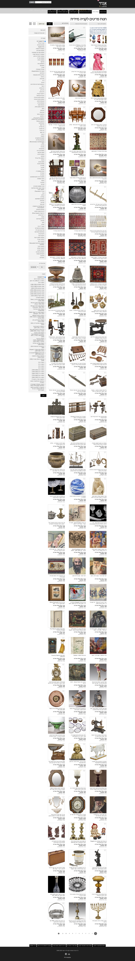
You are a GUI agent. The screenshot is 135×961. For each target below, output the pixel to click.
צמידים (42, 196)
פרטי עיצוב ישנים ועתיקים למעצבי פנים (37, 188)
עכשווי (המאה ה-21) (39, 278)
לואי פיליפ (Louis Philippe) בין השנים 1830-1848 (36, 353)
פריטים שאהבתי (52, 11)
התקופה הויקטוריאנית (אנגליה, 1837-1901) (38, 327)
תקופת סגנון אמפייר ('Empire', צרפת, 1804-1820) (36, 350)
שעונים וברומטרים (39, 228)
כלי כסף (42, 125)
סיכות (42, 160)
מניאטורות (41, 148)
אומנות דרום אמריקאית (38, 54)
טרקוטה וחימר (40, 114)
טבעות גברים (41, 103)
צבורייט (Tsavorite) (39, 191)
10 (66, 933)
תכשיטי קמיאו (40, 248)
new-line (69, 957)
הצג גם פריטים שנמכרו (39, 33)
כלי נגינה (42, 130)
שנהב (42, 224)
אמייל (42, 67)
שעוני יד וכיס (41, 226)
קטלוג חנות (95, 11)
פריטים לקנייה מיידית (81, 10)
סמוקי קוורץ (41, 161)
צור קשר (44, 10)
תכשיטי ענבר (41, 246)
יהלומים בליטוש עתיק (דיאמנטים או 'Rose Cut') (38, 118)
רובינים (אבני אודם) (39, 211)
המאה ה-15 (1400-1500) (38, 371)
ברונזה (42, 76)
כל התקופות (41, 277)
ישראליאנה (41, 123)
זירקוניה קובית (40, 93)
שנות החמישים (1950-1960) (37, 290)
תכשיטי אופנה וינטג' (39, 237)
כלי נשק (42, 132)
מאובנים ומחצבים (39, 138)
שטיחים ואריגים (40, 218)
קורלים (42, 202)
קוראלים (42, 200)
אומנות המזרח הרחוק (39, 56)
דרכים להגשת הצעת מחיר (59, 945)
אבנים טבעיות (40, 45)
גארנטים (42, 78)
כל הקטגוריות (40, 41)
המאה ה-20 (41, 282)
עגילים (42, 169)
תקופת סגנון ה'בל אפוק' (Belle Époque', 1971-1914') (36, 313)
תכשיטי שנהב (40, 250)
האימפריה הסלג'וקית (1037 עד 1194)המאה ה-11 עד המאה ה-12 (37, 389)
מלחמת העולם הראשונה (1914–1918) (38, 356)
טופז (43, 108)
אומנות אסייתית (40, 50)
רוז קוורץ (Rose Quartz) (38, 213)
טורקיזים (42, 112)
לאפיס (42, 136)
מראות (42, 156)
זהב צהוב (41, 91)
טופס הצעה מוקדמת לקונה (85, 945)
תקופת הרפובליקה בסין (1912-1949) (38, 320)
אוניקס (42, 61)
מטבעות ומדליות (40, 140)
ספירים (42, 165)
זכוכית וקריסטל (40, 95)
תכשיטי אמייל (40, 239)
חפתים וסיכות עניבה (39, 97)
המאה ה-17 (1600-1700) (38, 373)
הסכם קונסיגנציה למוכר (99, 945)
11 (62, 933)
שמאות (31, 10)
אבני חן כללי (41, 43)
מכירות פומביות (91, 10)
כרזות (42, 134)
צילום (42, 195)
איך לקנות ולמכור (74, 11)
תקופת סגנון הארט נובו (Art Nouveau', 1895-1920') (37, 306)
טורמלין (42, 110)
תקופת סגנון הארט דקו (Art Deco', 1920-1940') (37, 303)
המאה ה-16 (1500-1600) (38, 369)
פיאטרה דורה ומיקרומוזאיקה (37, 176)
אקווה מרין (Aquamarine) (38, 71)
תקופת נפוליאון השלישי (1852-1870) (38, 343)
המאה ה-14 (41, 366)
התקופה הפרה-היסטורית (38, 379)
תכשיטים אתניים (40, 252)
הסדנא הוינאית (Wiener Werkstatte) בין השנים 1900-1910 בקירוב (37, 317)
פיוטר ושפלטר (40, 178)
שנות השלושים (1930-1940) (37, 293)
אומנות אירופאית (40, 48)
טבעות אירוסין (40, 101)
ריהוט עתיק (41, 215)
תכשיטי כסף (41, 241)
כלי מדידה (41, 126)
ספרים (42, 167)
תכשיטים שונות (40, 253)
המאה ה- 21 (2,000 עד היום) (37, 280)
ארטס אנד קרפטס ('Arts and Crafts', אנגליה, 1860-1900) (37, 330)
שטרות (42, 220)
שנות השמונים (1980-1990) (37, 284)
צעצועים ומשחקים (39, 198)
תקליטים (42, 257)
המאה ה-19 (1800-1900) (38, 377)
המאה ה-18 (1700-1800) (38, 375)
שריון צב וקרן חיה (40, 230)
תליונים (42, 255)
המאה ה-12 (41, 364)
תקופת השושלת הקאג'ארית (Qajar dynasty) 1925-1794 (37, 385)
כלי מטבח (41, 128)
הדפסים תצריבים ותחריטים (37, 84)
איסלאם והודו (41, 63)
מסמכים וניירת (40, 150)
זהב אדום (41, 88)
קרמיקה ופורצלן (40, 209)
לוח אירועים (37, 10)
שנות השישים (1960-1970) (37, 288)
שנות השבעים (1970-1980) (37, 286)
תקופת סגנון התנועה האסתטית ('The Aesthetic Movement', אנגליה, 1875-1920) (37, 334)
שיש (43, 222)
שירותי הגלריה (56, 10)
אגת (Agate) (41, 46)
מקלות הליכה (40, 154)
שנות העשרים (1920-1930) (37, 295)
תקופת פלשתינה (40, 297)
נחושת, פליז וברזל (39, 158)
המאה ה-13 (41, 362)
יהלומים (42, 116)
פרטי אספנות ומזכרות (38, 186)
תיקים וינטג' (41, 235)
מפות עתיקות (41, 152)
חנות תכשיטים (70, 10)
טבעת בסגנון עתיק (39, 106)
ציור (43, 193)
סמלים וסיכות (40, 163)
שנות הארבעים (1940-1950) (37, 292)
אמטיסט (42, 65)
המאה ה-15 (41, 368)
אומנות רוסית (41, 60)
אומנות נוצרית (40, 58)
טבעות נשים (41, 104)
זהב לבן (42, 90)
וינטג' (42, 86)
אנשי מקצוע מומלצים (63, 11)
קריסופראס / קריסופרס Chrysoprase (38, 207)
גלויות (42, 82)
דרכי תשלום (33, 945)
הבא (58, 933)
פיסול (42, 180)
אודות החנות (103, 11)
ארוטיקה (42, 73)
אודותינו (49, 10)
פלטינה (42, 182)
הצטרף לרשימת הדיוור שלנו (44, 945)
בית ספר (63, 10)
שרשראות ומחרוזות (39, 232)
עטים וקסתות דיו (40, 171)
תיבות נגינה (41, 233)
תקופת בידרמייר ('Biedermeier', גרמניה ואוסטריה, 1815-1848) (38, 340)
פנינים (42, 184)
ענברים (42, 173)
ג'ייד (43, 80)
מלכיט (42, 145)
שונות (42, 217)
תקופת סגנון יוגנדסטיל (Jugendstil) (38, 309)
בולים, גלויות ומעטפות (38, 75)
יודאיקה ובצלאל (40, 121)
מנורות (42, 146)
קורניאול (42, 204)
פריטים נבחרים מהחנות (85, 11)
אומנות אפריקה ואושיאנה (38, 52)
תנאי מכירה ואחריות (72, 945)
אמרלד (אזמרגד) (40, 69)
